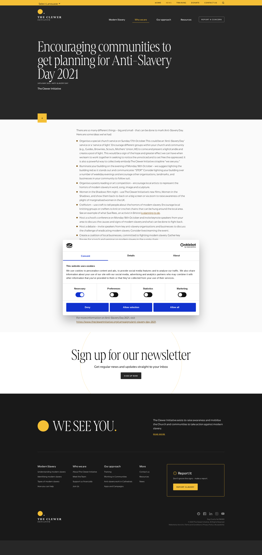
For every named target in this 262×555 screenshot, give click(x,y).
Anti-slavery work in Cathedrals (118, 481)
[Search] (223, 2)
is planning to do (150, 213)
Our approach (163, 19)
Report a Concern (211, 19)
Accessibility (219, 524)
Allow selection (131, 307)
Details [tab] (131, 255)
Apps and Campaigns (114, 486)
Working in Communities (115, 476)
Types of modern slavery (48, 481)
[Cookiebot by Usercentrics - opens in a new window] (182, 245)
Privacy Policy (208, 524)
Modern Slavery (117, 19)
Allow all (174, 307)
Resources (186, 19)
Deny (87, 307)
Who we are (141, 19)
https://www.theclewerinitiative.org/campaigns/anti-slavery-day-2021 (116, 322)
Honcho (181, 524)
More (142, 466)
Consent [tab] (85, 256)
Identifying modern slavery (50, 476)
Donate (195, 2)
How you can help (46, 486)
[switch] (114, 294)
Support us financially (82, 481)
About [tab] (176, 255)
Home (158, 2)
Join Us (76, 486)
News (169, 2)
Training (181, 2)
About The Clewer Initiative (85, 471)
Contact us (210, 2)
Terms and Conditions (193, 524)
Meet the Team (79, 476)
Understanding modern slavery (52, 471)
